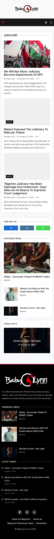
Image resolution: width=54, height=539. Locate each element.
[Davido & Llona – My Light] (11, 311)
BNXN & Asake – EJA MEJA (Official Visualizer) (25, 499)
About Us (37, 519)
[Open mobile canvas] (3, 22)
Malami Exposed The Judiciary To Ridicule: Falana (26, 131)
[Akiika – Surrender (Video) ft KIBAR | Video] (27, 257)
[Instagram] (27, 228)
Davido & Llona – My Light (32, 308)
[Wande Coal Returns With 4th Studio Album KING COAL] (11, 294)
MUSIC (7, 280)
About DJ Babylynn (21, 519)
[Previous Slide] (41, 324)
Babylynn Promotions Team (20, 523)
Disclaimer (41, 523)
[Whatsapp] (43, 228)
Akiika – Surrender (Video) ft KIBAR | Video (27, 276)
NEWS (9, 64)
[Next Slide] (46, 324)
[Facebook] (11, 228)
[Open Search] (51, 22)
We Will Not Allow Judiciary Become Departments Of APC (23, 73)
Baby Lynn (10, 79)
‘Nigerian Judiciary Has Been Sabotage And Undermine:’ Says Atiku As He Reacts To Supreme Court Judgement (25, 188)
